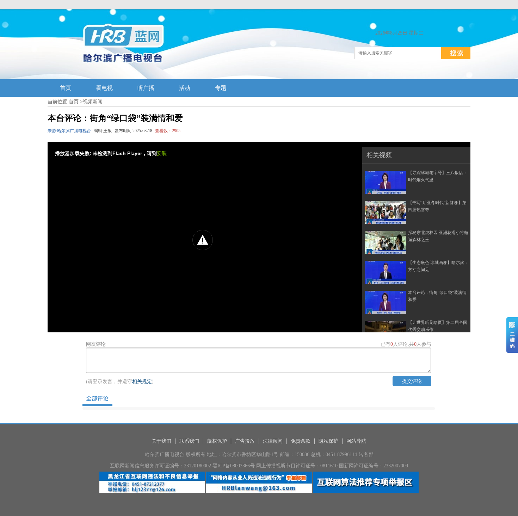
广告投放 (245, 441)
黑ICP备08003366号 (233, 465)
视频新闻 (93, 101)
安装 (162, 153)
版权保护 (217, 441)
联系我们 (189, 441)
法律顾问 (273, 441)
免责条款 (300, 441)
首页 (74, 101)
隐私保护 (328, 441)
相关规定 (142, 381)
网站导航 (356, 441)
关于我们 (161, 441)
